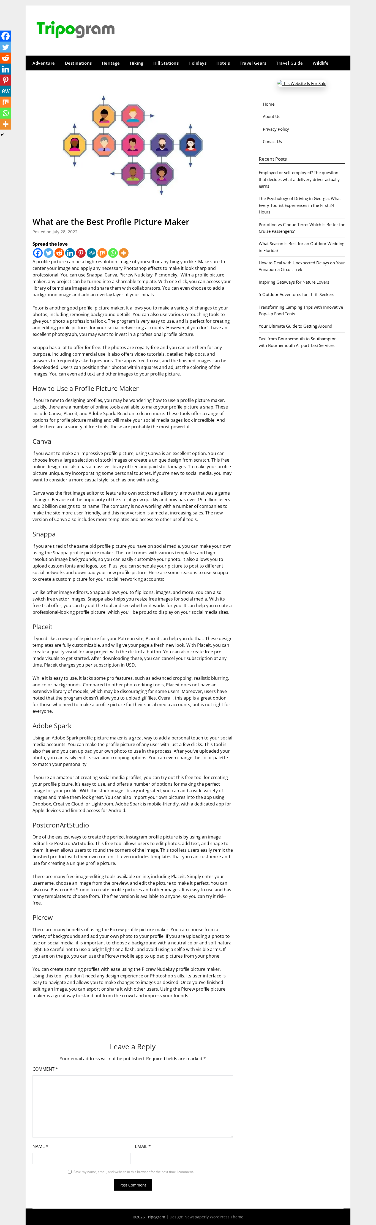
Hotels (223, 63)
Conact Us (272, 141)
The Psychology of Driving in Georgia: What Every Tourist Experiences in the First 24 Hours (300, 205)
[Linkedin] (70, 253)
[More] (124, 253)
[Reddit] (59, 253)
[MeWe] (91, 253)
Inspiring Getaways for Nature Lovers (294, 282)
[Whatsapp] (113, 253)
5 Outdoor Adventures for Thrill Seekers (296, 294)
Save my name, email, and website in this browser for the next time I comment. (133, 1171)
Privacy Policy (276, 129)
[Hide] (2, 135)
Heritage (111, 63)
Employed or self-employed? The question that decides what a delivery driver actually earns (299, 179)
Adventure (43, 63)
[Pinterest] (81, 253)
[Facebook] (38, 253)
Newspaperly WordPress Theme (213, 1216)
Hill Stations (166, 63)
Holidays (197, 63)
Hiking (136, 63)
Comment (45, 1069)
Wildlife (320, 63)
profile (157, 374)
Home (268, 104)
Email (143, 1146)
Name (40, 1146)
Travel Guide (289, 63)
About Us (271, 116)
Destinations (78, 63)
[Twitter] (48, 253)
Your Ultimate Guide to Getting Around (295, 326)
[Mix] (102, 253)
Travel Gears (253, 63)
